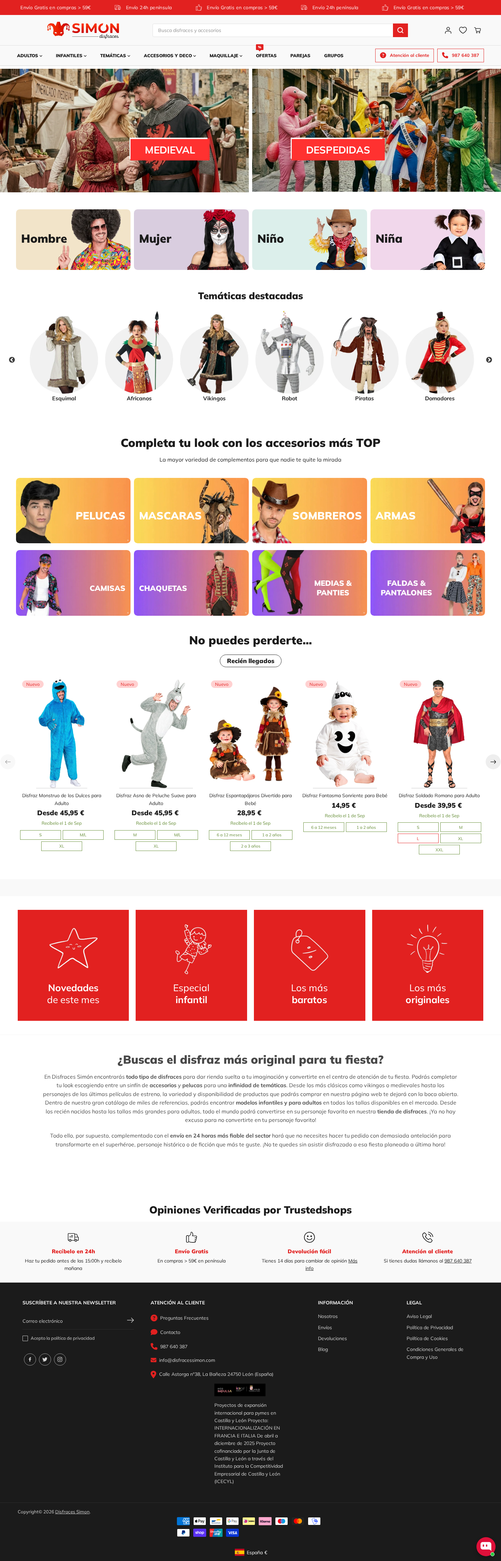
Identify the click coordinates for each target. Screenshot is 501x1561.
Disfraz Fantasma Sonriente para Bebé (345, 795)
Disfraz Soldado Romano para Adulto (439, 795)
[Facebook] (29, 1359)
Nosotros (328, 1316)
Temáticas (113, 55)
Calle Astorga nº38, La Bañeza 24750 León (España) (216, 1374)
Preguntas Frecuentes (184, 1318)
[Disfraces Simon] (83, 30)
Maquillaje (225, 55)
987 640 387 (458, 1261)
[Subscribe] (130, 1321)
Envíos (325, 1327)
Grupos (334, 55)
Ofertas (266, 52)
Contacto (170, 1332)
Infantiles (70, 55)
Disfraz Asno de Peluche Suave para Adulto (156, 799)
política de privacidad (73, 1338)
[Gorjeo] (44, 1359)
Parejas (300, 55)
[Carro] (477, 30)
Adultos (28, 55)
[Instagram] (59, 1359)
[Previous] (7, 761)
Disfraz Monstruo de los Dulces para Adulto (61, 799)
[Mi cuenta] (448, 30)
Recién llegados (250, 661)
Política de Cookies (427, 1338)
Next (489, 360)
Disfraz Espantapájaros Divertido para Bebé (250, 799)
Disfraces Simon (72, 1511)
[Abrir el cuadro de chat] (486, 1546)
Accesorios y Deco (168, 55)
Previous (12, 360)
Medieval (170, 149)
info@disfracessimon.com (187, 1360)
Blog (323, 1349)
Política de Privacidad (430, 1327)
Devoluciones (332, 1338)
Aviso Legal (419, 1316)
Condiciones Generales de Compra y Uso (435, 1353)
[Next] (493, 761)
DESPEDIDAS (338, 149)
